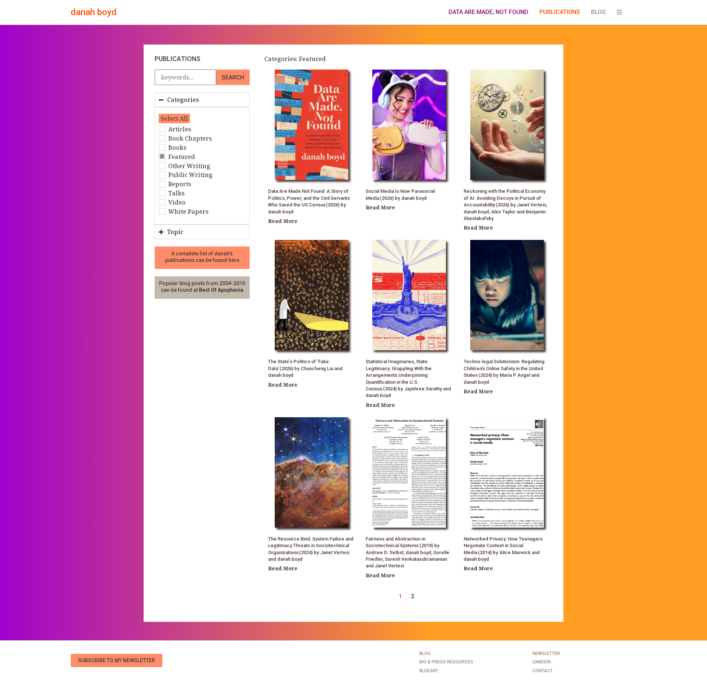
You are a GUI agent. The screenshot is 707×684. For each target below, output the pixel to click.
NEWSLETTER (546, 653)
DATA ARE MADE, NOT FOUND (488, 11)
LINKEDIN (541, 661)
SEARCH (233, 77)
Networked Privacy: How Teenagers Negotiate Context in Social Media (503, 545)
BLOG (598, 11)
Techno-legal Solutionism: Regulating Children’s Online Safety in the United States (504, 368)
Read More (283, 221)
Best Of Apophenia (221, 290)
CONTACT (542, 670)
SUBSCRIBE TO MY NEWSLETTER (116, 660)
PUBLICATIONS (559, 11)
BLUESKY (428, 670)
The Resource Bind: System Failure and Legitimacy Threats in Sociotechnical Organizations (311, 545)
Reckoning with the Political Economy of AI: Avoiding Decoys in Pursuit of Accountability (504, 198)
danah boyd (94, 12)
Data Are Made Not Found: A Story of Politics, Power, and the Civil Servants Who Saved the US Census (309, 198)
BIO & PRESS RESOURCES (446, 661)
